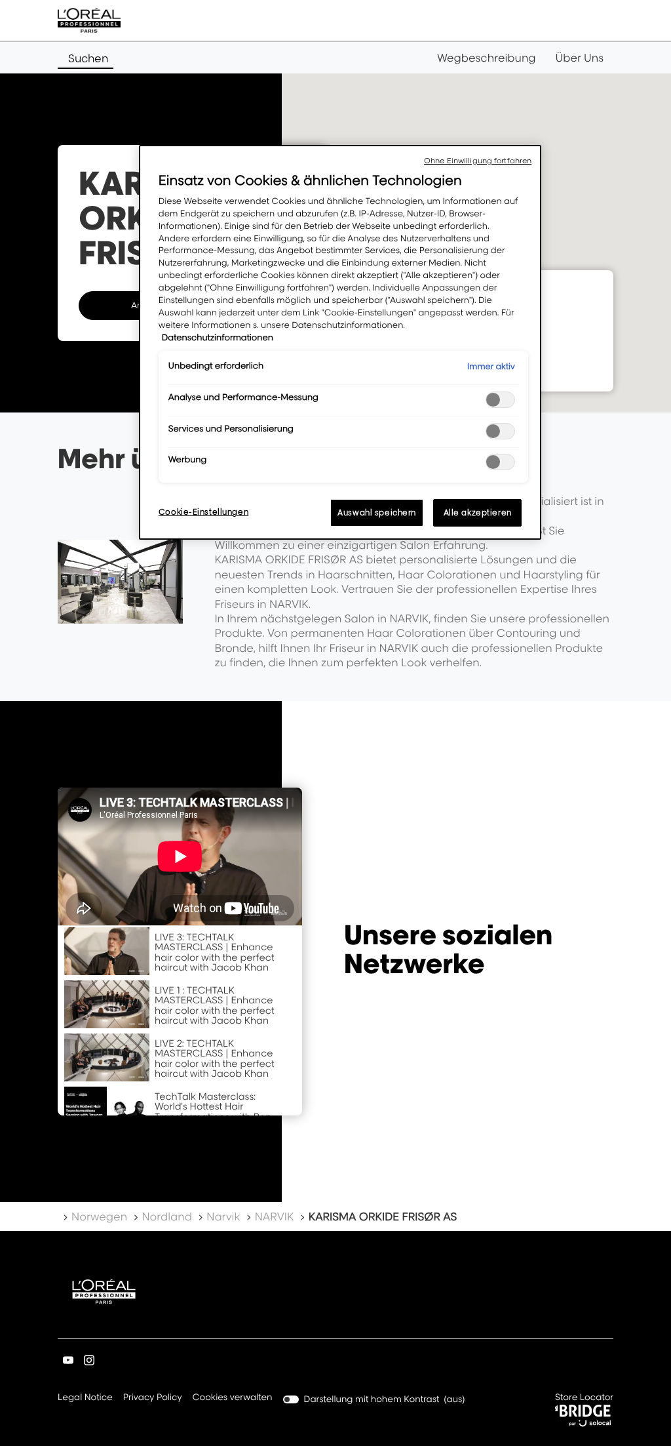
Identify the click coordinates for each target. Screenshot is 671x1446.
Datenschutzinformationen (217, 337)
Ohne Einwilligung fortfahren (477, 160)
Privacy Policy (152, 1398)
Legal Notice (85, 1398)
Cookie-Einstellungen (203, 512)
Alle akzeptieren (478, 512)
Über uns (580, 57)
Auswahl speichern (376, 512)
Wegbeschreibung (486, 57)
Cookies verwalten (233, 1397)
